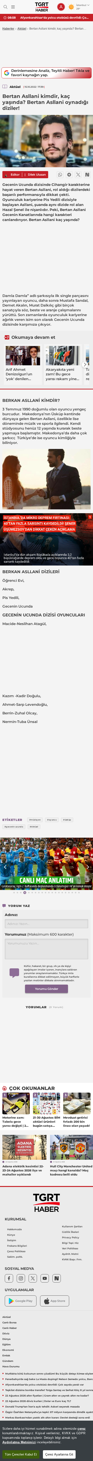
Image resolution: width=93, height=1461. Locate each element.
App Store (58, 1301)
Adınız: (11, 914)
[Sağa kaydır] (85, 364)
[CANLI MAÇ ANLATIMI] (46, 864)
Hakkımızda (14, 1229)
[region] (46, 1441)
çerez (82, 1428)
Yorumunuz (39, 934)
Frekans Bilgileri (17, 1245)
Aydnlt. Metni (70, 1254)
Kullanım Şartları (72, 1226)
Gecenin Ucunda (69, 319)
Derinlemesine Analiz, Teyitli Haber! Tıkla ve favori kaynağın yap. (50, 72)
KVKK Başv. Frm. (72, 1259)
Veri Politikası (70, 1248)
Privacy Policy (70, 1237)
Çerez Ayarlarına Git (59, 1454)
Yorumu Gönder (46, 989)
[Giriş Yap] (61, 7)
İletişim (11, 1240)
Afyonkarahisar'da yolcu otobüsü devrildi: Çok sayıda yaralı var (54, 17)
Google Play (23, 1301)
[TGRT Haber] (41, 6)
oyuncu (30, 300)
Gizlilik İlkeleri (70, 1232)
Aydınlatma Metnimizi (19, 1442)
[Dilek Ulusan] (6, 174)
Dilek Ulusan (37, 174)
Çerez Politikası (16, 1251)
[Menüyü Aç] (13, 7)
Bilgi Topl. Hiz (70, 1243)
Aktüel (21, 28)
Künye (11, 1234)
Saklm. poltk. (15, 1256)
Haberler (8, 28)
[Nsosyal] (87, 174)
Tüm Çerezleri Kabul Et (21, 1454)
